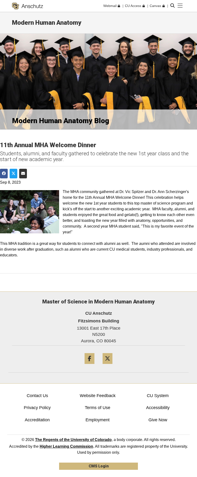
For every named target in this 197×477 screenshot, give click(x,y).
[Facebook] (89, 366)
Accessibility (158, 407)
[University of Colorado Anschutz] (27, 6)
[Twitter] (107, 366)
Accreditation (37, 419)
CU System (158, 395)
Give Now (157, 419)
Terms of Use (97, 407)
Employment (98, 419)
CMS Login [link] (99, 466)
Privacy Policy (37, 407)
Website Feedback (98, 395)
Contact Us (37, 395)
